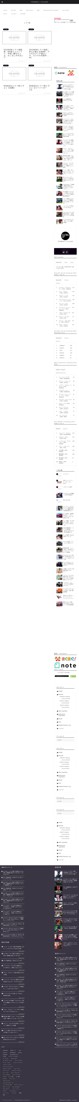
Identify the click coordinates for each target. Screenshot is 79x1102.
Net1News (20, 1052)
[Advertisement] (66, 34)
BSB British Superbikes (62, 715)
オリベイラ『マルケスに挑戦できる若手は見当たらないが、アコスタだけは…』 (13, 980)
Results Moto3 (65, 707)
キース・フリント (6, 1070)
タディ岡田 (18, 1076)
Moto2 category (64, 700)
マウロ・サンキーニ (6, 1088)
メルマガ (22, 13)
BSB (38, 10)
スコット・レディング (16, 1074)
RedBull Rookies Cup (65, 725)
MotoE (60, 718)
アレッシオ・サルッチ (18, 1060)
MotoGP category (65, 696)
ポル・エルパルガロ (15, 1086)
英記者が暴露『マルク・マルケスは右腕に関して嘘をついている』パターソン (13, 1017)
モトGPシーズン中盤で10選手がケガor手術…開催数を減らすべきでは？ (13, 954)
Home (5, 10)
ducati (20, 1050)
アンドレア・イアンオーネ (17, 1062)
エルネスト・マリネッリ (7, 1068)
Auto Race (65, 10)
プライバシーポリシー (8, 1100)
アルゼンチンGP (14, 1058)
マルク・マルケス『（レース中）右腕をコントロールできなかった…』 (13, 1010)
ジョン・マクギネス (6, 1074)
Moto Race (29, 10)
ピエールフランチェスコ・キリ (8, 1082)
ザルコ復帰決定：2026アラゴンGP (12, 877)
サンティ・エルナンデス (15, 1072)
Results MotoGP (66, 698)
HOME (60, 691)
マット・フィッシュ (15, 1088)
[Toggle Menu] (2, 2)
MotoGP (13, 10)
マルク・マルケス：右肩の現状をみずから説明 (13, 973)
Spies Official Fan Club (14, 1054)
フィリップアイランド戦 (7, 1084)
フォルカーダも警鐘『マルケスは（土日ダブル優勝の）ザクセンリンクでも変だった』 (13, 1002)
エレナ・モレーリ (17, 1068)
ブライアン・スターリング (18, 1084)
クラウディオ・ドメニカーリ (17, 1070)
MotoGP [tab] (59, 262)
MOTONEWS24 (12, 1052)
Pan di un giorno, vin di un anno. (22, 1100)
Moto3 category (64, 705)
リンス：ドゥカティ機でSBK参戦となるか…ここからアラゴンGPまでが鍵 (13, 947)
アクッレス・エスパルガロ (13, 1056)
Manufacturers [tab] (61, 373)
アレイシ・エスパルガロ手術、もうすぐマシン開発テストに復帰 (13, 1024)
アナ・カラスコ (5, 1058)
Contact (13, 13)
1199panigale (5, 1050)
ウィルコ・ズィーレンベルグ (8, 1066)
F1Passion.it (5, 1052)
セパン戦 (4, 1076)
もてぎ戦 (4, 1056)
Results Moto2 (65, 703)
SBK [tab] (66, 262)
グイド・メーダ (5, 1072)
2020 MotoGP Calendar (50, 10)
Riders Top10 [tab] (60, 369)
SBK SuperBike (63, 711)
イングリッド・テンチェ (7, 1064)
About (5, 13)
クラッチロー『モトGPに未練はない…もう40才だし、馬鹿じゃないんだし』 (13, 966)
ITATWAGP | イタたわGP (39, 2)
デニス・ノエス (12, 1078)
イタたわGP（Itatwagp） (64, 672)
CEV (60, 722)
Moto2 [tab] (66, 280)
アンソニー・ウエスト (6, 1062)
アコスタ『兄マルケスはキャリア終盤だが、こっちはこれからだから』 (13, 987)
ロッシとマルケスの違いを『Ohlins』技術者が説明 (13, 994)
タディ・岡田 (11, 1076)
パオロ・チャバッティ (6, 1080)
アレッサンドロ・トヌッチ (7, 1060)
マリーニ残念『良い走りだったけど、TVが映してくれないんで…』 (13, 1031)
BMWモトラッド (13, 1050)
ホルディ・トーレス (6, 1086)
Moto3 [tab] (58, 283)
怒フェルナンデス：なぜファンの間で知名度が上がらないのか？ (13, 1038)
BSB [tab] (71, 262)
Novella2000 (5, 1054)
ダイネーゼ (5, 1078)
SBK (21, 10)
